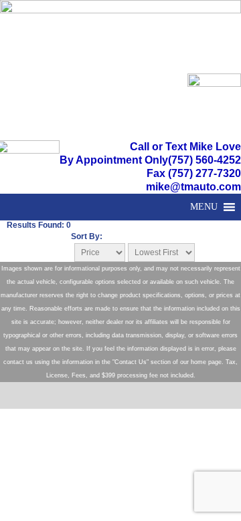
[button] (204, 207)
